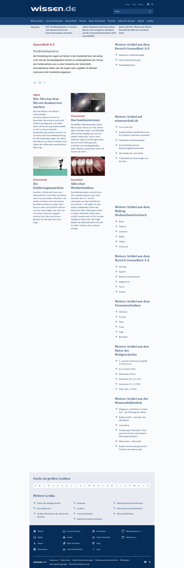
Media (140, 4)
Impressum (54, 560)
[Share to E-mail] (35, 82)
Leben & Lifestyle (126, 20)
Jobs (134, 4)
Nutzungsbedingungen (58, 564)
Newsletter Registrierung (79, 564)
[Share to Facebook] (40, 82)
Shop (128, 4)
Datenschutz (65, 560)
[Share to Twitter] (44, 82)
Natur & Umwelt (97, 20)
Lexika (150, 20)
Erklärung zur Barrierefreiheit (106, 560)
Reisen (82, 20)
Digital (141, 20)
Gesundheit (71, 20)
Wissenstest (37, 20)
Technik (111, 20)
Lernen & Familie (54, 20)
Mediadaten (124, 560)
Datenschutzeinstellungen (82, 560)
